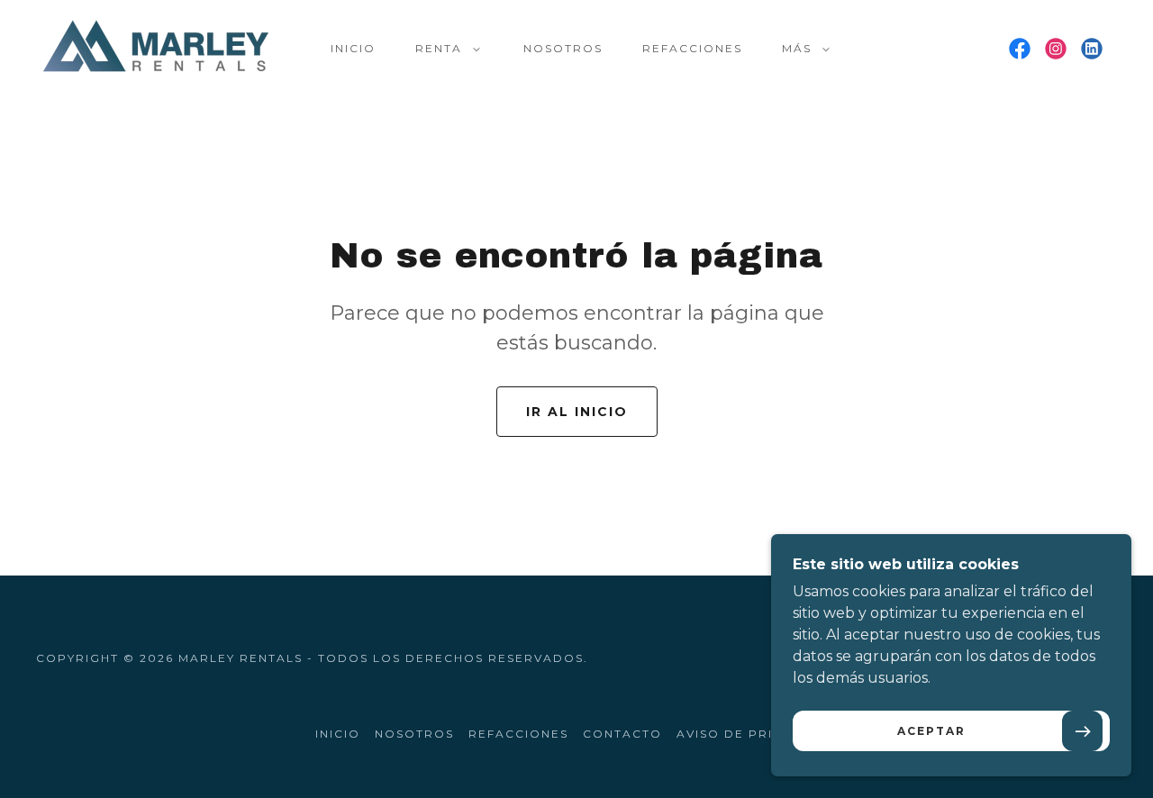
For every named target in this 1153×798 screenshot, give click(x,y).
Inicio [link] (353, 48)
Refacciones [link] (692, 48)
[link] (155, 47)
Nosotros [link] (563, 48)
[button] (444, 48)
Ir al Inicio (577, 412)
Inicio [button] (337, 733)
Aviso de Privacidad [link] (757, 733)
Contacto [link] (622, 733)
